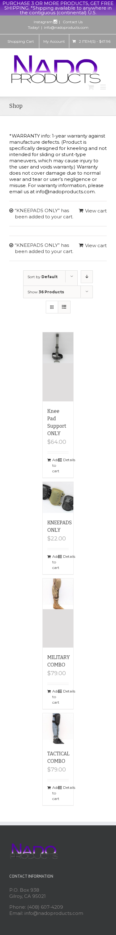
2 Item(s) (94, 41)
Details (66, 459)
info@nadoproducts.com (66, 27)
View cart (96, 211)
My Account (54, 41)
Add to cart (55, 465)
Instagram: (44, 22)
